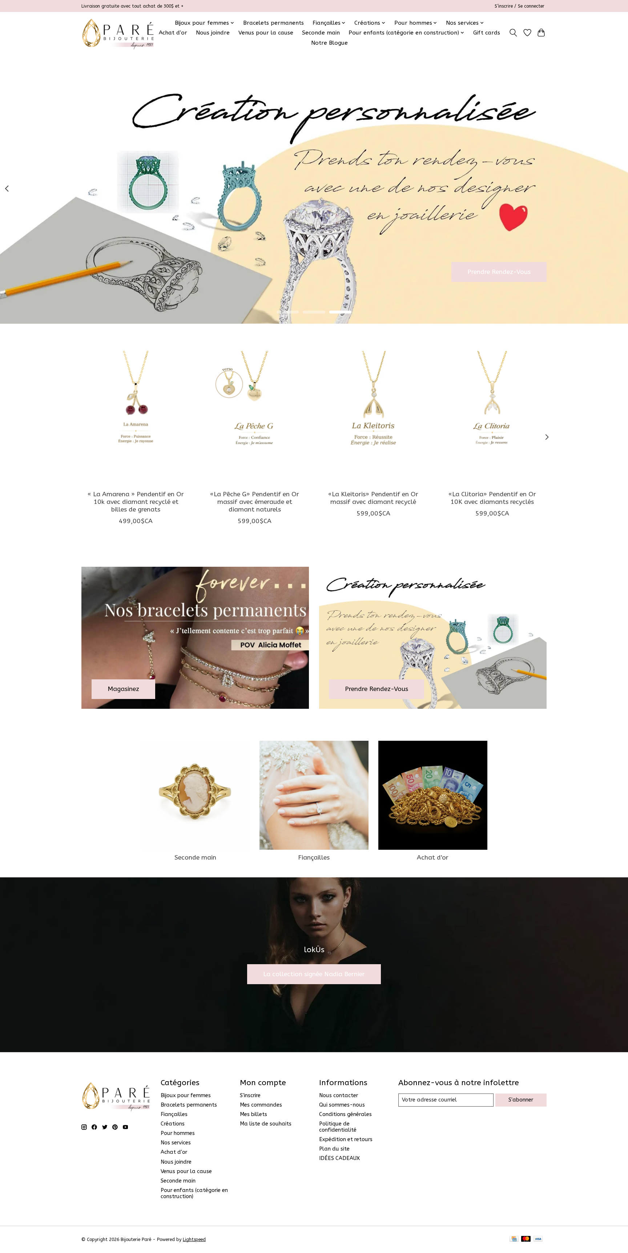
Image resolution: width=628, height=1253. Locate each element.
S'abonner (520, 1100)
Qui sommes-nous (342, 1105)
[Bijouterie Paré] (117, 33)
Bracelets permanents (273, 23)
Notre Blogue (329, 43)
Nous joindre (213, 32)
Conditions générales (345, 1114)
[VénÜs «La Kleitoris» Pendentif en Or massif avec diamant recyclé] (373, 412)
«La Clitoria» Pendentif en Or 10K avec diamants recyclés (492, 497)
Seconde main (321, 32)
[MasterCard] (526, 1239)
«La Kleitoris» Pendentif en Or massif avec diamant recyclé (373, 497)
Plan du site (334, 1149)
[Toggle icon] (513, 32)
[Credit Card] (514, 1239)
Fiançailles (314, 857)
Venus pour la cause (265, 32)
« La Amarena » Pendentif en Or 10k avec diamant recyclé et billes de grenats (136, 501)
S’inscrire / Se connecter (519, 6)
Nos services (176, 1143)
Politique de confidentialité (338, 1127)
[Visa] (538, 1239)
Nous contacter (338, 1095)
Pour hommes (178, 1133)
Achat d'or (173, 32)
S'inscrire (250, 1095)
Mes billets (253, 1114)
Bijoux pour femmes (186, 1095)
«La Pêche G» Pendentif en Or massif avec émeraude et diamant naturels (254, 501)
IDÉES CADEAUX (339, 1158)
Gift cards (486, 32)
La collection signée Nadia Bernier (314, 974)
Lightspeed (194, 1239)
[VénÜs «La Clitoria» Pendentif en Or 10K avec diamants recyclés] (492, 412)
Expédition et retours (346, 1139)
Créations (173, 1124)
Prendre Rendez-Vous (499, 271)
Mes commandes (261, 1105)
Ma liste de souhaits (265, 1124)
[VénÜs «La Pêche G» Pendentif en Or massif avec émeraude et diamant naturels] (254, 412)
